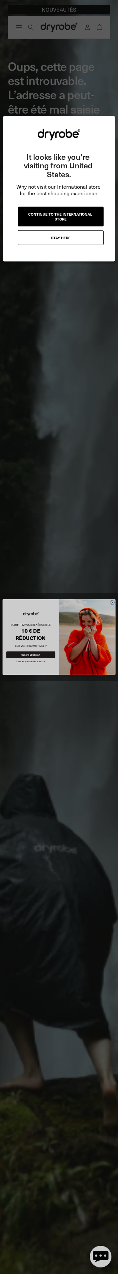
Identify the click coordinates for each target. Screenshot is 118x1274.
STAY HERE (60, 237)
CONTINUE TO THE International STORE (60, 217)
